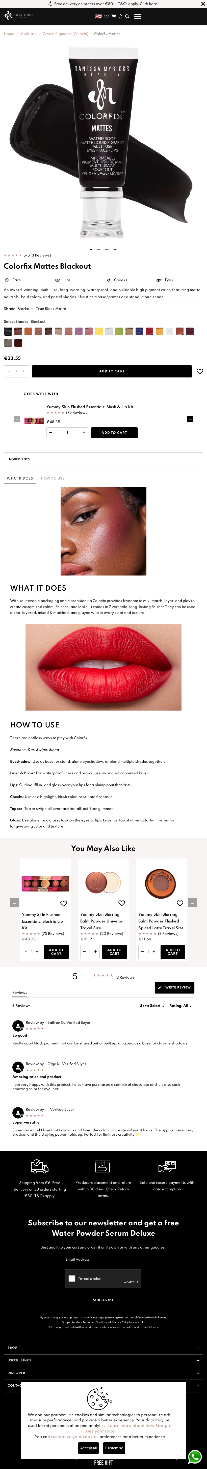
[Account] (120, 16)
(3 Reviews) (41, 255)
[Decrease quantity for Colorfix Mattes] (9, 371)
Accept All (88, 1448)
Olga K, (54, 1064)
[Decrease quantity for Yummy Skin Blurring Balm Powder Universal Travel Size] (84, 951)
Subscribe (103, 1300)
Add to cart (112, 371)
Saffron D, (56, 1023)
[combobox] (181, 1006)
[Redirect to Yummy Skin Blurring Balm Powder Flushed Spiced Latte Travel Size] (161, 883)
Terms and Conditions (96, 1322)
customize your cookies (74, 1437)
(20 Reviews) (111, 934)
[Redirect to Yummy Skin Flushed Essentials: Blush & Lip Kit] (34, 420)
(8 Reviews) (168, 934)
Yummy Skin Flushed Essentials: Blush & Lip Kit (89, 407)
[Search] (127, 16)
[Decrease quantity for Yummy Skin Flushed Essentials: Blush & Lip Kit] (51, 432)
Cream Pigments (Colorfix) (65, 34)
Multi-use (28, 34)
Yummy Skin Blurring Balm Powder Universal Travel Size (102, 921)
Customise (114, 1448)
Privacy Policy (120, 1322)
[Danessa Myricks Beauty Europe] (19, 15)
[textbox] (193, 1008)
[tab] (174, 988)
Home (9, 34)
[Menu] (137, 16)
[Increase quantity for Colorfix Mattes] (24, 371)
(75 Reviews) (77, 412)
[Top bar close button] (203, 4)
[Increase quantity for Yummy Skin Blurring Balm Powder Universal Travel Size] (95, 951)
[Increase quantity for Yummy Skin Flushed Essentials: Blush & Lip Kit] (84, 432)
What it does (20, 478)
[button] (91, 249)
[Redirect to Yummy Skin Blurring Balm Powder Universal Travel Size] (103, 883)
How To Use (52, 478)
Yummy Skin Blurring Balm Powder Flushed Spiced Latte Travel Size (161, 921)
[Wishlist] (107, 16)
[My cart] (114, 16)
